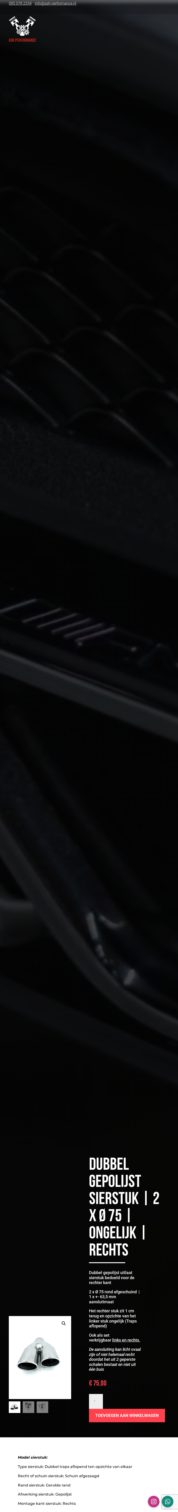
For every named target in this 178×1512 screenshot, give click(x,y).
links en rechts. (126, 1340)
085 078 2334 (20, 3)
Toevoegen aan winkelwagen (127, 1415)
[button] (64, 1323)
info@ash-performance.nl (55, 3)
